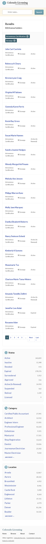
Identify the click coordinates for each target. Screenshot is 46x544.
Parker (8, 503)
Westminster (10, 485)
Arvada (8, 472)
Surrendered (10, 375)
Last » (37, 339)
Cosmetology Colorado (33, 538)
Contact (32, 534)
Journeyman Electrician (15, 448)
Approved (9, 380)
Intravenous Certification (16, 36)
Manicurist (9, 435)
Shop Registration (12, 440)
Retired (8, 393)
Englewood (9, 494)
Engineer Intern (11, 422)
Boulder (8, 512)
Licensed (8, 397)
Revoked (8, 367)
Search (39, 12)
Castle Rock (10, 490)
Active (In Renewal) (13, 384)
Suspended (9, 388)
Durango (9, 41)
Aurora (8, 477)
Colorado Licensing (17, 3)
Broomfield (10, 481)
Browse (13, 534)
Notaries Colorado (8, 540)
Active (7, 358)
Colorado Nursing (19, 538)
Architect (9, 418)
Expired (8, 371)
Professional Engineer (14, 427)
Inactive (8, 362)
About (22, 534)
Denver (8, 507)
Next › (31, 339)
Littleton (8, 498)
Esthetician (9, 431)
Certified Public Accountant (17, 414)
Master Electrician (13, 453)
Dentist (8, 444)
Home (4, 534)
